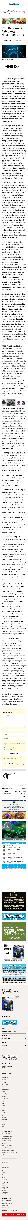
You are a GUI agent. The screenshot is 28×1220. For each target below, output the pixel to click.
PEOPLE (4, 1042)
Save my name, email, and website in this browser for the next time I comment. (14, 744)
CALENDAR (5, 1045)
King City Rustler (6, 1141)
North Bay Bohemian (4, 1095)
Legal (3, 1170)
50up (3, 1103)
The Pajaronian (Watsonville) (9, 1152)
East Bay (4, 1112)
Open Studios (5, 1115)
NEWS (3, 1028)
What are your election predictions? (7, 791)
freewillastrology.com (9, 704)
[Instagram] (6, 1063)
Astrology (13, 758)
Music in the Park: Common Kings (15, 12)
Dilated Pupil (5, 1110)
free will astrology (8, 760)
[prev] (3, 12)
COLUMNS (4, 1035)
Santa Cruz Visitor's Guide (5, 1124)
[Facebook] (8, 66)
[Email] (18, 763)
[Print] (22, 763)
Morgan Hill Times (7, 1145)
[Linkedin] (15, 66)
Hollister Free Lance (7, 1138)
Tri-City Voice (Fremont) (8, 1155)
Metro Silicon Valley (5, 1090)
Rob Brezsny (7, 40)
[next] (5, 12)
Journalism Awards (7, 1203)
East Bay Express (4, 1081)
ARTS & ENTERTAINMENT (9, 1032)
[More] (18, 66)
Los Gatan (4, 1143)
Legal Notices (4, 1176)
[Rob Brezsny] (7, 776)
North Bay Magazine (4, 1118)
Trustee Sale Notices (5, 1192)
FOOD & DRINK (6, 1038)
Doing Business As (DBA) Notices (5, 1188)
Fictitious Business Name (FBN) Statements (5, 1182)
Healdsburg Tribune (7, 1136)
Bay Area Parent (4, 1107)
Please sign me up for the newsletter (13, 748)
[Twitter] (11, 66)
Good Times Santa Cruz (5, 1086)
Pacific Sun (5, 1098)
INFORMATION (6, 1016)
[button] (24, 4)
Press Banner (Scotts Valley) (9, 1148)
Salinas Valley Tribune (8, 1150)
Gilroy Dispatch (6, 1134)
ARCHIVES (17, 997)
